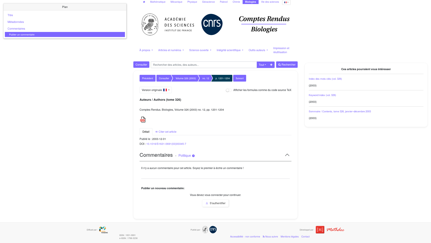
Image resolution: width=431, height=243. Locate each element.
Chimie (236, 1)
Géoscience (208, 1)
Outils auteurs (257, 50)
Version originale (152, 90)
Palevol (224, 1)
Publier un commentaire (22, 34)
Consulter (141, 64)
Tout (261, 65)
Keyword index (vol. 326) (322, 95)
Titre (10, 15)
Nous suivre (271, 236)
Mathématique (157, 1)
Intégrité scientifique (229, 50)
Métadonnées (16, 22)
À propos (145, 50)
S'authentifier (217, 203)
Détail (146, 132)
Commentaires (16, 28)
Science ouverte (199, 50)
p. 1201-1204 (223, 78)
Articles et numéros (170, 50)
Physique (192, 1)
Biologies (250, 1)
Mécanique (176, 1)
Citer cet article (167, 132)
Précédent (147, 78)
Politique (185, 155)
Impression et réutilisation (281, 50)
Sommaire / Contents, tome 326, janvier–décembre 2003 (340, 111)
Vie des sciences (270, 1)
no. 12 (205, 78)
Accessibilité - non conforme (245, 236)
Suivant (240, 78)
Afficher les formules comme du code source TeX (262, 90)
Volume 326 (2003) (186, 78)
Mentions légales (290, 236)
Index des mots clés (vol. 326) (325, 78)
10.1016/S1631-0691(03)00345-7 (166, 144)
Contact (305, 236)
